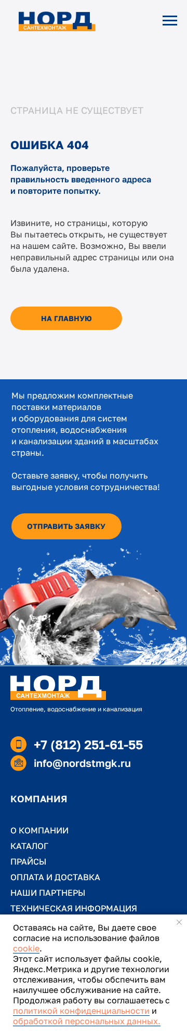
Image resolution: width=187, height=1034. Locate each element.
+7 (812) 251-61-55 (88, 744)
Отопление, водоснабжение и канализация (76, 709)
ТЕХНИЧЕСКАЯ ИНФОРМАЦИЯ (73, 908)
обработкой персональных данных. (87, 1021)
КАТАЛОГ (29, 846)
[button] (66, 526)
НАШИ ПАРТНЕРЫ (47, 892)
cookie (26, 948)
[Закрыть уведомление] (179, 922)
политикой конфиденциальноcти (81, 1010)
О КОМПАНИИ (39, 830)
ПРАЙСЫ (28, 861)
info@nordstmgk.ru (82, 763)
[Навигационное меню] (170, 21)
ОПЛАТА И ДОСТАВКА (55, 877)
